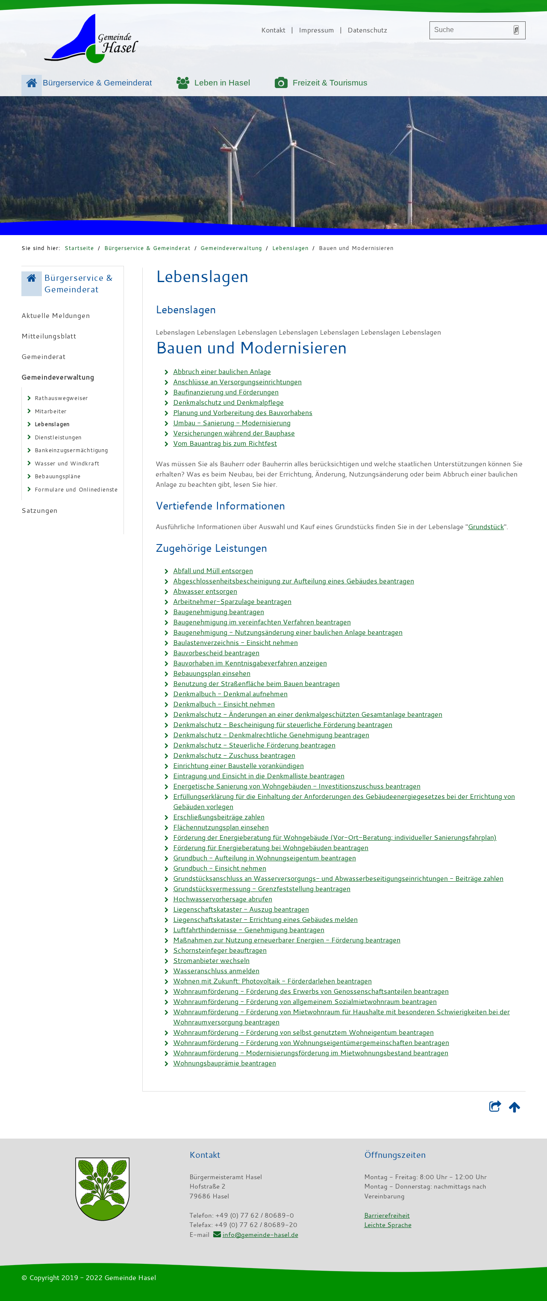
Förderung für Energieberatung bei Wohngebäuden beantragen (270, 847)
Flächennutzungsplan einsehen (221, 827)
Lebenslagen (290, 248)
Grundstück (486, 526)
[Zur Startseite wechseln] (91, 40)
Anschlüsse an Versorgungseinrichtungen (237, 381)
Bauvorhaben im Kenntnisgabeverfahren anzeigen (250, 663)
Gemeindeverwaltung (231, 248)
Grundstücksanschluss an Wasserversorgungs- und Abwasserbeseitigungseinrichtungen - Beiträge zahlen (338, 878)
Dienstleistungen (58, 437)
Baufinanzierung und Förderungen (226, 392)
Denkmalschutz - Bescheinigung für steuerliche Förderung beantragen (282, 724)
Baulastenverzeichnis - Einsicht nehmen (235, 642)
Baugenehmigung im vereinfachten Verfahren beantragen (262, 622)
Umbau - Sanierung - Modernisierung (232, 422)
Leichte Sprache (388, 1224)
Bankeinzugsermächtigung (71, 450)
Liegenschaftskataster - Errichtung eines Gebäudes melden (265, 919)
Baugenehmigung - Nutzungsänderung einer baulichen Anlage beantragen (288, 632)
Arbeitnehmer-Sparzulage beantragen (232, 601)
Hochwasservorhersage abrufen (222, 899)
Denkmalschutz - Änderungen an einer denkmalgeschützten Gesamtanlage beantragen (307, 714)
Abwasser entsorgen (205, 591)
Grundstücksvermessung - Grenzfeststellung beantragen (261, 888)
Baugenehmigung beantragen (218, 611)
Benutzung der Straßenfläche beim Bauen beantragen (256, 683)
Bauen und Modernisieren (356, 248)
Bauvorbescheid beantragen (216, 652)
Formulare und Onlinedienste (76, 489)
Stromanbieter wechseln (211, 960)
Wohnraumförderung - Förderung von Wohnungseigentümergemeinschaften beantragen (311, 1042)
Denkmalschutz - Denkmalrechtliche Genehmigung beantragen (271, 734)
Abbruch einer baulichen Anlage (222, 371)
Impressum (316, 30)
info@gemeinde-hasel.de (260, 1234)
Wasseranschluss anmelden (216, 970)
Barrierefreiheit (387, 1215)
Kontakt (273, 30)
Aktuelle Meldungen (55, 315)
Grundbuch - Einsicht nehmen (219, 868)
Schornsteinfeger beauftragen (220, 950)
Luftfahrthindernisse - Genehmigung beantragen (248, 929)
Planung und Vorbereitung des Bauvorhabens (242, 412)
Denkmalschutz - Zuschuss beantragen (234, 755)
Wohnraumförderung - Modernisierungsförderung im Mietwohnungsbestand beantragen (310, 1052)
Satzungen (39, 510)
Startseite (79, 248)
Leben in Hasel (222, 82)
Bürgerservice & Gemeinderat (97, 82)
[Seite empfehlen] (495, 1108)
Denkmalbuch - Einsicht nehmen (224, 704)
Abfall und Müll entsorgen (213, 570)
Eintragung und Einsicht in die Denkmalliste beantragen (258, 775)
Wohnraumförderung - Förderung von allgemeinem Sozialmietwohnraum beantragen (305, 1001)
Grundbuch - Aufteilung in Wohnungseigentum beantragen (264, 857)
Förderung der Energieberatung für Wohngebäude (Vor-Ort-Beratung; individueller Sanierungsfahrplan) (335, 837)
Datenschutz (367, 30)
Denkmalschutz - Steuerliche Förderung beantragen (254, 745)
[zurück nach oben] (514, 1108)
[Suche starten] (516, 30)
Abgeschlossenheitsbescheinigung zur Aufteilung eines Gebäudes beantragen (293, 581)
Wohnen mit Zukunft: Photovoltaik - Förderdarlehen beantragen (272, 981)
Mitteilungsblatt (48, 336)
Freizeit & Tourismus (330, 82)
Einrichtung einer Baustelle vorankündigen (238, 765)
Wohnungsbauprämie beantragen (224, 1063)
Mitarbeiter (51, 411)
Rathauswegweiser (61, 398)
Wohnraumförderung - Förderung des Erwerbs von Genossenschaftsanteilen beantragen (311, 991)
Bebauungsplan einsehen (211, 673)
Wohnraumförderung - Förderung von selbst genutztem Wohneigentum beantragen (303, 1032)
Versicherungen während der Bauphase (234, 433)
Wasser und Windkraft (67, 463)
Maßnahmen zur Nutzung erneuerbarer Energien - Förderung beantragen (286, 940)
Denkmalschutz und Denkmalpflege (228, 402)
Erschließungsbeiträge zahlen (219, 816)
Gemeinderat (43, 356)
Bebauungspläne (58, 476)
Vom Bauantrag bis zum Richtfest (225, 443)
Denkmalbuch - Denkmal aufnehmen (230, 693)
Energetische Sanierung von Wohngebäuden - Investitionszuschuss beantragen (297, 786)
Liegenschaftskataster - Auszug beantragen (241, 909)
